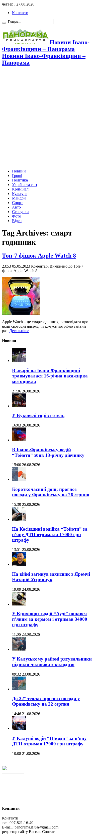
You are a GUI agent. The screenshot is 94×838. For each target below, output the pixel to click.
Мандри (19, 198)
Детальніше (19, 331)
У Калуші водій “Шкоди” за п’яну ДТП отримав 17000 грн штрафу (49, 741)
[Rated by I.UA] (13, 772)
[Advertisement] (47, 118)
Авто (16, 207)
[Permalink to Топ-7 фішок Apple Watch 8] (21, 313)
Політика (20, 180)
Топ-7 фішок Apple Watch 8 (39, 255)
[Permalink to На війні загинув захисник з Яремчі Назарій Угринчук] (19, 564)
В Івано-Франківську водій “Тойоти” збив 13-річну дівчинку (48, 452)
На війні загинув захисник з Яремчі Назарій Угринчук (51, 576)
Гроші (17, 175)
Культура (19, 193)
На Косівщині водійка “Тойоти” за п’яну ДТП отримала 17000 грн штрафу (49, 534)
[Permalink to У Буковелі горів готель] (19, 406)
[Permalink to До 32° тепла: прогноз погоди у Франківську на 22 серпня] (19, 689)
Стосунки (20, 212)
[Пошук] (4, 23)
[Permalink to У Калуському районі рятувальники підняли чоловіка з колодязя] (19, 649)
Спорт (17, 202)
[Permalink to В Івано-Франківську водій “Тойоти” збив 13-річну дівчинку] (19, 440)
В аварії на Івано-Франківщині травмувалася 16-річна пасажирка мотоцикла (50, 376)
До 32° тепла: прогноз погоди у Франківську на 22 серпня (46, 701)
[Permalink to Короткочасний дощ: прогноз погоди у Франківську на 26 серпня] (19, 479)
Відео (17, 221)
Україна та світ (24, 184)
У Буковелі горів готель (38, 415)
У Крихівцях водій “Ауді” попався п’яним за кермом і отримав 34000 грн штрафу (49, 619)
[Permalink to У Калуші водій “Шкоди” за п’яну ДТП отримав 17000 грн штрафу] (19, 728)
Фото (16, 216)
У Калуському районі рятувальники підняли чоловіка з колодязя (52, 661)
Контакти (20, 13)
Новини (19, 171)
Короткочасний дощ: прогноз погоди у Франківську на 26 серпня (50, 492)
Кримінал (20, 189)
